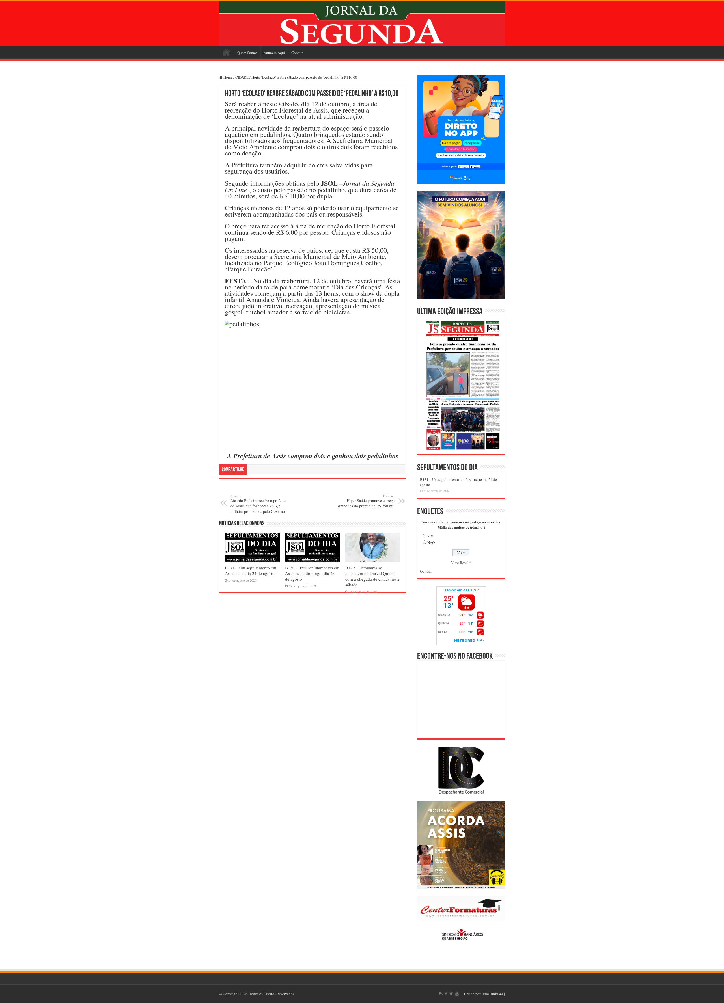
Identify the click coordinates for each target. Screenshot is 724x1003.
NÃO (431, 542)
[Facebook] (446, 993)
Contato (297, 52)
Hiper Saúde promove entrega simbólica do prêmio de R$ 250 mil (366, 501)
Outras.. (426, 571)
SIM (430, 536)
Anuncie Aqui (274, 52)
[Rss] (441, 993)
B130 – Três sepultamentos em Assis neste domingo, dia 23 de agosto (312, 573)
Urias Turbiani (492, 993)
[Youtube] (457, 993)
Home (226, 52)
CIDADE (242, 77)
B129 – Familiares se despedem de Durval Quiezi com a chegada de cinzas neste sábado (372, 576)
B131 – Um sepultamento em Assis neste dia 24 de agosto (250, 570)
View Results (461, 562)
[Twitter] (451, 993)
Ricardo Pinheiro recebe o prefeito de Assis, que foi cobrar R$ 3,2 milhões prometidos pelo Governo (258, 504)
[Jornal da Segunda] (362, 23)
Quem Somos (247, 52)
